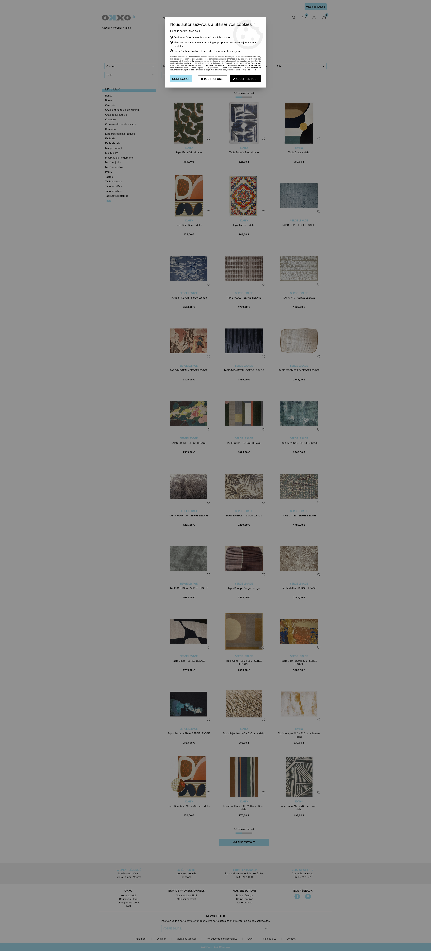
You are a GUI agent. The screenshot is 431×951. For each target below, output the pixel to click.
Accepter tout (246, 79)
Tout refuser (213, 79)
